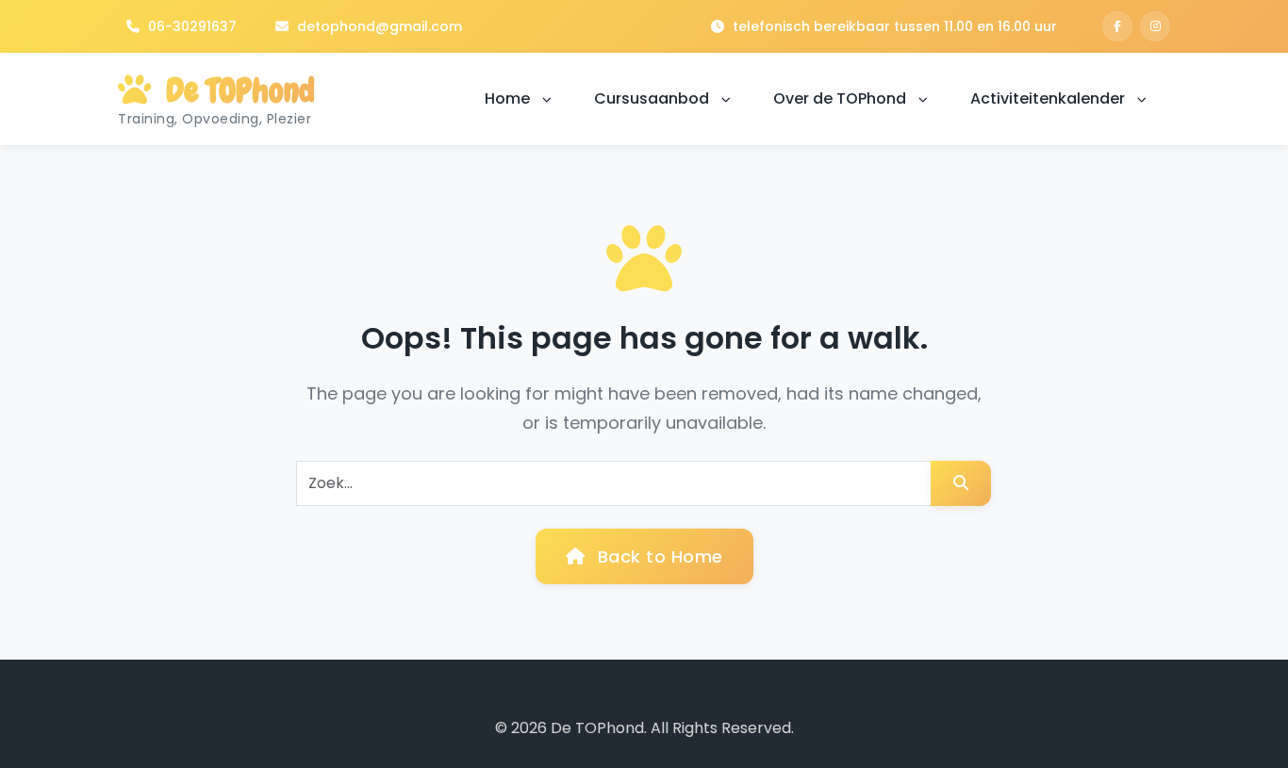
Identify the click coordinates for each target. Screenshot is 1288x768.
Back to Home (657, 556)
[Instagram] (1155, 26)
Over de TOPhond (841, 98)
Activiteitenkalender (1049, 98)
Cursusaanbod (653, 98)
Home (509, 98)
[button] (546, 99)
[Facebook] (1117, 26)
